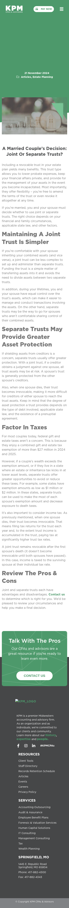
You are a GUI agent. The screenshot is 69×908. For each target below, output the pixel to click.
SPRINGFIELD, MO (33, 857)
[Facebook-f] (18, 746)
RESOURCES (29, 754)
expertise (24, 739)
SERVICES (27, 800)
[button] (62, 9)
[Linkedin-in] (34, 746)
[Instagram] (26, 746)
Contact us (57, 594)
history (50, 735)
